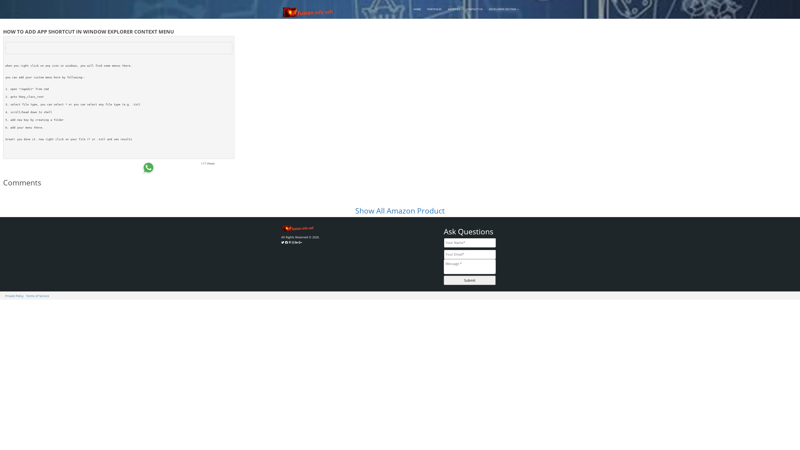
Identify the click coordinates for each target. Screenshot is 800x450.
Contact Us (474, 9)
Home (417, 9)
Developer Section (503, 9)
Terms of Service (37, 296)
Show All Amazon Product (400, 211)
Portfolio (434, 9)
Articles (454, 9)
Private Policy (14, 296)
